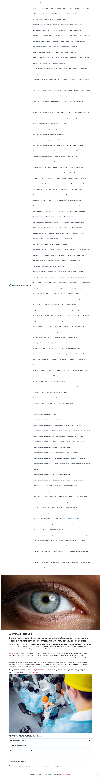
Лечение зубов (68, 173)
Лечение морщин (49, 178)
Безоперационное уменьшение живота (66, 35)
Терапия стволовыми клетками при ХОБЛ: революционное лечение (51, 474)
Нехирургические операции (41, 255)
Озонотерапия (62, 266)
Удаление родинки (82, 496)
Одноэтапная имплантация (40, 266)
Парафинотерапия (63, 282)
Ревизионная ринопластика (40, 365)
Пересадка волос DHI (63, 288)
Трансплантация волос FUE (53, 485)
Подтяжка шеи (85, 315)
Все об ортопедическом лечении (42, 46)
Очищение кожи (37, 282)
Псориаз (51, 348)
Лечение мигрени (38, 178)
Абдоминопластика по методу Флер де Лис (45, 30)
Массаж (68, 194)
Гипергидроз (74, 46)
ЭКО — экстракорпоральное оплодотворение (45, 535)
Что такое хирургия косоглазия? (18, 745)
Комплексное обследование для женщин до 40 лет (47, 129)
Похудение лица (59, 332)
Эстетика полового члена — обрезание (77, 551)
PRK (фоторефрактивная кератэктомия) (44, 19)
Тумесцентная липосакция (70, 485)
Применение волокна (59, 337)
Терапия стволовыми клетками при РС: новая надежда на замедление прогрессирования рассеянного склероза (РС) (61, 466)
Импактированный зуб (39, 107)
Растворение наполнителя (40, 359)
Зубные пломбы (67, 101)
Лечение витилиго (38, 173)
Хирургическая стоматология (41, 518)
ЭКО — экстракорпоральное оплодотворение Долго (75, 535)
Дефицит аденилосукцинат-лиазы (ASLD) (54, 63)
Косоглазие (12, 653)
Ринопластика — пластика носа (70, 365)
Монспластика (60, 233)
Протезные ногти (72, 337)
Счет (63, 386)
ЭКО (63, 529)
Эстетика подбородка (58, 551)
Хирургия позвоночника (76, 524)
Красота (56, 151)
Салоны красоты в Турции (79, 370)
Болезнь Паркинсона (84, 35)
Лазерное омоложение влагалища (42, 162)
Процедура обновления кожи (56, 343)
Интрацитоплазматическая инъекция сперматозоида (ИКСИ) (73, 112)
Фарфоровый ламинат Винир (41, 513)
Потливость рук (48, 332)
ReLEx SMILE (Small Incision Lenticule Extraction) (46, 24)
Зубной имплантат (49, 96)
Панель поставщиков (50, 282)
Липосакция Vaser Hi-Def (52, 189)
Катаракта (77, 118)
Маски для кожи (59, 194)
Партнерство (74, 282)
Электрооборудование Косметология (43, 540)
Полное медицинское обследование (60, 326)
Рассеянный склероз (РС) (77, 354)
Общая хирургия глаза (74, 260)
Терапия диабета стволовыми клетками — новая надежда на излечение (53, 403)
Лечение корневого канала (81, 173)
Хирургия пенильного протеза (59, 524)
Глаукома (73, 52)
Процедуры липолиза (72, 343)
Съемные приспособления (74, 386)
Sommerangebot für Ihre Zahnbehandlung (72, 24)
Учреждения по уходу (72, 507)
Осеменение (52, 277)
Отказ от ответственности (78, 277)
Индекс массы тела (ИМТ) (62, 107)
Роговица (57, 370)
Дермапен (87, 57)
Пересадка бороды (85, 282)
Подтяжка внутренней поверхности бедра (68, 310)
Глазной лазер (65, 52)
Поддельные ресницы (58, 304)
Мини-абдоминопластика (62, 227)
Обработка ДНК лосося (39, 260)
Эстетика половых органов (76, 557)
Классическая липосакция (58, 123)
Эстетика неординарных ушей (41, 551)
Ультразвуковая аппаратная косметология (45, 502)
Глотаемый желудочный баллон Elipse (43, 57)
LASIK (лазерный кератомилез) (71, 13)
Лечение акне (79, 167)
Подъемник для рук (38, 321)
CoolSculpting (74, 2)
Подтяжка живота (50, 315)
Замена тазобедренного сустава (76, 85)
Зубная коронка (37, 96)
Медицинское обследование (41, 205)
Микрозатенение (48, 227)
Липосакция (86, 183)
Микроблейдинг (37, 227)
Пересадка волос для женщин (41, 293)
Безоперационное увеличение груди (43, 35)
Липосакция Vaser (38, 189)
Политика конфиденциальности (76, 321)
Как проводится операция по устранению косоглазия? (23, 756)
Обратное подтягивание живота (57, 260)
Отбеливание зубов (63, 277)
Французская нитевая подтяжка (60, 513)
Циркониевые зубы (54, 529)
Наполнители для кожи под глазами (43, 244)
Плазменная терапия (72, 293)
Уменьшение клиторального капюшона (44, 507)
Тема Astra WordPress (65, 774)
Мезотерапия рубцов (69, 216)
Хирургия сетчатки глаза (40, 529)
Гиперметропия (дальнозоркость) (42, 52)
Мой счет (51, 233)
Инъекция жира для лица (65, 118)
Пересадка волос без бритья (79, 288)
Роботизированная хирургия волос (43, 370)
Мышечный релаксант (79, 233)
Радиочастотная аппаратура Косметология (45, 354)
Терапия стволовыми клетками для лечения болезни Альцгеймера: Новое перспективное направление (61, 430)
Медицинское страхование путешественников (64, 205)
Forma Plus (78, 8)
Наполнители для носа (61, 244)
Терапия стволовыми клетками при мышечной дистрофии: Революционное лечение (56, 452)
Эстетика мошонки (71, 546)
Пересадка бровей (38, 288)
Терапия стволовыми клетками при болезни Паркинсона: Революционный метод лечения (58, 436)
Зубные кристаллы (56, 101)
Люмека (74, 189)
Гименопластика (64, 46)
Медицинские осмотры (74, 200)
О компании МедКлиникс (58, 255)
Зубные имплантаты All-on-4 (73, 96)
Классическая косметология (41, 123)
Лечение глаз (49, 173)
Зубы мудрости (78, 101)
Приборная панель (71, 332)
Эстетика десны (49, 546)
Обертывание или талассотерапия (76, 255)
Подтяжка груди (37, 315)
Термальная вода (78, 480)
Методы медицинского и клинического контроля (46, 222)
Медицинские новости (60, 200)
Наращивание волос (62, 249)
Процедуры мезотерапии (40, 348)
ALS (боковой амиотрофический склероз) (44, 2)
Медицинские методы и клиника (42, 200)
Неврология (73, 249)
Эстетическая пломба (39, 568)
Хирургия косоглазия (73, 518)
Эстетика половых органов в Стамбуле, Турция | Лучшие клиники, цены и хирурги (56, 562)
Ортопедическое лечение (40, 277)
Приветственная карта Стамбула (42, 337)
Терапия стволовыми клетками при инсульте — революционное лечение (53, 447)
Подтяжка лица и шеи (73, 315)
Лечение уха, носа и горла (62, 183)
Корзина (80, 145)
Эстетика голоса (38, 546)
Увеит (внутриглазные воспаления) (42, 491)
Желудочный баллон (84, 79)
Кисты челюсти (86, 118)
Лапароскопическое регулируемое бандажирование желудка (50, 167)
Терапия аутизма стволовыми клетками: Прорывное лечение (50, 397)
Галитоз (56, 46)
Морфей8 (68, 233)
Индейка (50, 107)
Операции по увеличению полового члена (44, 271)
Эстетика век (82, 540)
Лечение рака (48, 183)
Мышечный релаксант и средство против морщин (47, 238)
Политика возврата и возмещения (55, 321)
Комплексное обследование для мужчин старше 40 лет (48, 145)
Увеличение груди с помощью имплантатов (45, 496)
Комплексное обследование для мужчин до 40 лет (47, 140)
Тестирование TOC (38, 485)
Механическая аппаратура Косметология (74, 222)
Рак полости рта (63, 354)
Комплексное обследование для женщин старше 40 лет (48, 134)
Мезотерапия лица (38, 216)
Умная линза (60, 507)
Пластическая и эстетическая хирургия (72, 299)
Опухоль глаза (62, 271)
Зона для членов (85, 90)
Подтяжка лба (61, 315)
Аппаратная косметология (75, 30)
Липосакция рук (65, 189)
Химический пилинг (76, 513)
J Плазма (35, 13)
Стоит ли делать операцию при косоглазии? (21, 750)
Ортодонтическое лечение (75, 271)
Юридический (51, 568)
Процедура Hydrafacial (39, 343)
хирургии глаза (38, 670)
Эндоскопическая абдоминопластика (66, 540)
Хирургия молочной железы (41, 524)
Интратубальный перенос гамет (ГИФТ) (44, 112)
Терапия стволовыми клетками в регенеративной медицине (49, 419)
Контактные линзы (71, 145)
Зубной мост (59, 96)
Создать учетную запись (60, 381)
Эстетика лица (60, 546)
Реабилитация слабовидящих (77, 359)
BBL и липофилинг (63, 2)
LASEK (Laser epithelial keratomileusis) (51, 13)
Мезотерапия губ (63, 211)
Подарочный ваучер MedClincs (41, 304)
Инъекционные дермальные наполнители (44, 118)
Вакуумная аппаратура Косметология (63, 41)
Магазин (81, 189)
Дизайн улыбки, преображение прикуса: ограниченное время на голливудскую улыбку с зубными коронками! (60, 71)
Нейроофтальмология (85, 249)
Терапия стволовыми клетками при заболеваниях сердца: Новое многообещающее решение (58, 441)
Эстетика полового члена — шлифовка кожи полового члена (50, 557)
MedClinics (26, 285)
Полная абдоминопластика (40, 326)
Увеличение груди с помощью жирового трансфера (69, 491)
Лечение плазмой (38, 183)
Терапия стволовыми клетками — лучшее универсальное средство (51, 408)
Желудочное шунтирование (68, 79)
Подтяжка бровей (71, 304)
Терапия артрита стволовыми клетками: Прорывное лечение (50, 392)
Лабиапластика (80, 151)
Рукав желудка (66, 370)
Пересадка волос (50, 288)
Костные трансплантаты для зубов (42, 151)
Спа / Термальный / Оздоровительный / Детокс (46, 386)
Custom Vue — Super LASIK (40, 8)
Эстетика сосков (85, 562)
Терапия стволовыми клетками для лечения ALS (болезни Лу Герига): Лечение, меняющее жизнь (60, 425)
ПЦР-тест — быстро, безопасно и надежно (68, 348)
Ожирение (53, 266)
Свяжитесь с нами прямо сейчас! (42, 381)
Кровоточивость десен (67, 151)
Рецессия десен (55, 365)
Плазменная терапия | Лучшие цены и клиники (46, 299)
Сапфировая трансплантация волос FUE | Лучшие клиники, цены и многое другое (55, 376)
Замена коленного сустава (40, 85)
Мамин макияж (37, 194)
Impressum (86, 8)
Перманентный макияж (58, 293)
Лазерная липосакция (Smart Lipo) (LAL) (66, 156)
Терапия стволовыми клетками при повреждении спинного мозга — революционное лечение (59, 458)
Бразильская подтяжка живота (41, 41)
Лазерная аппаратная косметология (43, 156)
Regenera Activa (61, 19)
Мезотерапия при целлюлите (54, 216)
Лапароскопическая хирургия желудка (65, 162)
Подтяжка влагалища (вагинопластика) (44, 310)
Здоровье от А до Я (73, 90)
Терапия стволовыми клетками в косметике (45, 414)
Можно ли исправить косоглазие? (18, 740)
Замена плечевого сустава (57, 85)
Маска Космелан (48, 194)
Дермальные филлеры (76, 57)
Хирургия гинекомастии (58, 518)
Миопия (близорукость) (39, 233)
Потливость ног (37, 332)
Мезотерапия (82, 205)
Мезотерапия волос (51, 211)
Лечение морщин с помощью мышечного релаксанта (71, 178)
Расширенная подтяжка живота (58, 359)
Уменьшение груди (64, 502)
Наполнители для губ (69, 238)
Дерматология (37, 63)
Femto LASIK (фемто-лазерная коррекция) (61, 8)
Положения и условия (78, 326)
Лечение (71, 167)
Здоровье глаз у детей (59, 90)
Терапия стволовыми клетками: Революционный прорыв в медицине (52, 480)
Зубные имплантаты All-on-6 (41, 101)
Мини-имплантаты (77, 227)
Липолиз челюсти (76, 183)
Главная (56, 52)
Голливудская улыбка (62, 57)
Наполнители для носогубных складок (43, 249)
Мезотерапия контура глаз (77, 211)
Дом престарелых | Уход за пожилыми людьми (46, 79)
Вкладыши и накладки (81, 41)
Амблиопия (62, 30)
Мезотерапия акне (38, 211)
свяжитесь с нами (31, 672)
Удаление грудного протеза (66, 496)
